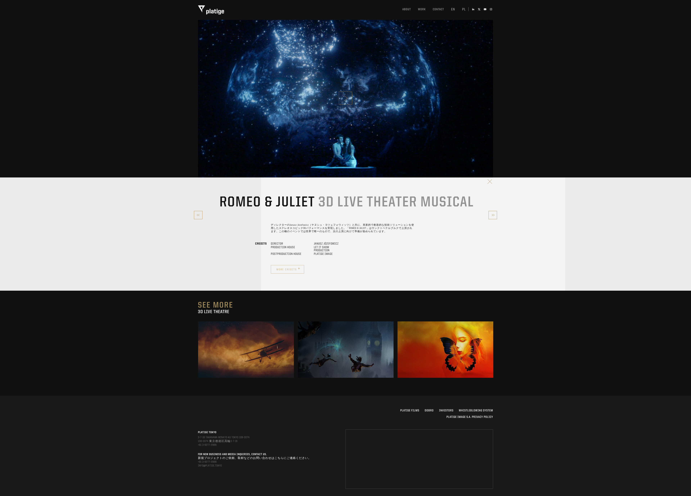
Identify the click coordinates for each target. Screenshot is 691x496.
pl (464, 9)
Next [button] (493, 349)
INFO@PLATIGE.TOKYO (210, 465)
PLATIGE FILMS (409, 410)
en (453, 9)
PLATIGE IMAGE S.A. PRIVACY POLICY (469, 417)
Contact (438, 9)
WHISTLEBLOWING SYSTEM (476, 410)
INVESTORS (446, 410)
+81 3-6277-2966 (207, 445)
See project (246, 357)
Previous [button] (198, 349)
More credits (288, 269)
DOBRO (429, 410)
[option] (246, 349)
